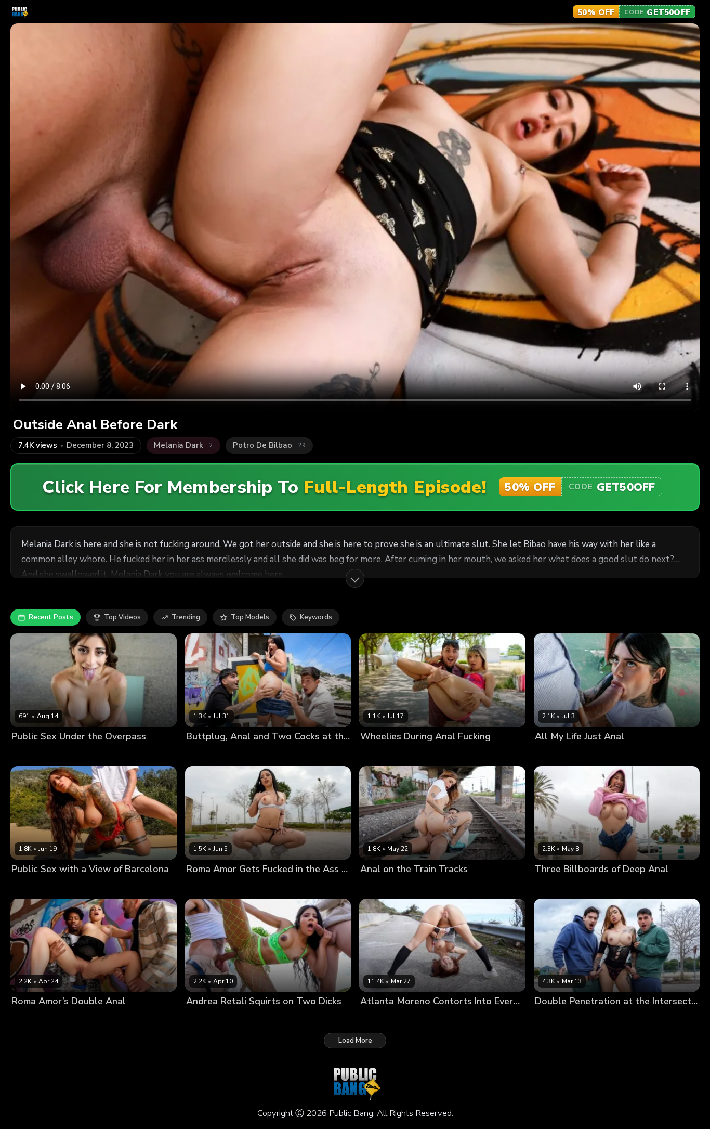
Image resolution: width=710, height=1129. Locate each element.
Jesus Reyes (74, 1019)
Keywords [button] (316, 617)
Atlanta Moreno (386, 1019)
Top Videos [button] (122, 617)
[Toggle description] (355, 578)
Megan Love (380, 754)
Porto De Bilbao (75, 886)
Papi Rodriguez (428, 754)
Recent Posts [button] (51, 617)
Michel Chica (381, 886)
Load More (355, 1040)
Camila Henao (209, 754)
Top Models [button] (250, 617)
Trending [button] (186, 617)
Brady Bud (253, 754)
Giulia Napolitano (563, 886)
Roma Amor (205, 886)
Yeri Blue (302, 1019)
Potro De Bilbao (254, 886)
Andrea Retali (209, 1019)
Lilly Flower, (554, 754)
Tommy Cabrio (86, 754)
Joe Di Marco (426, 886)
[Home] (19, 12)
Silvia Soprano (35, 754)
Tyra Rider (28, 886)
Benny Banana (259, 1019)
